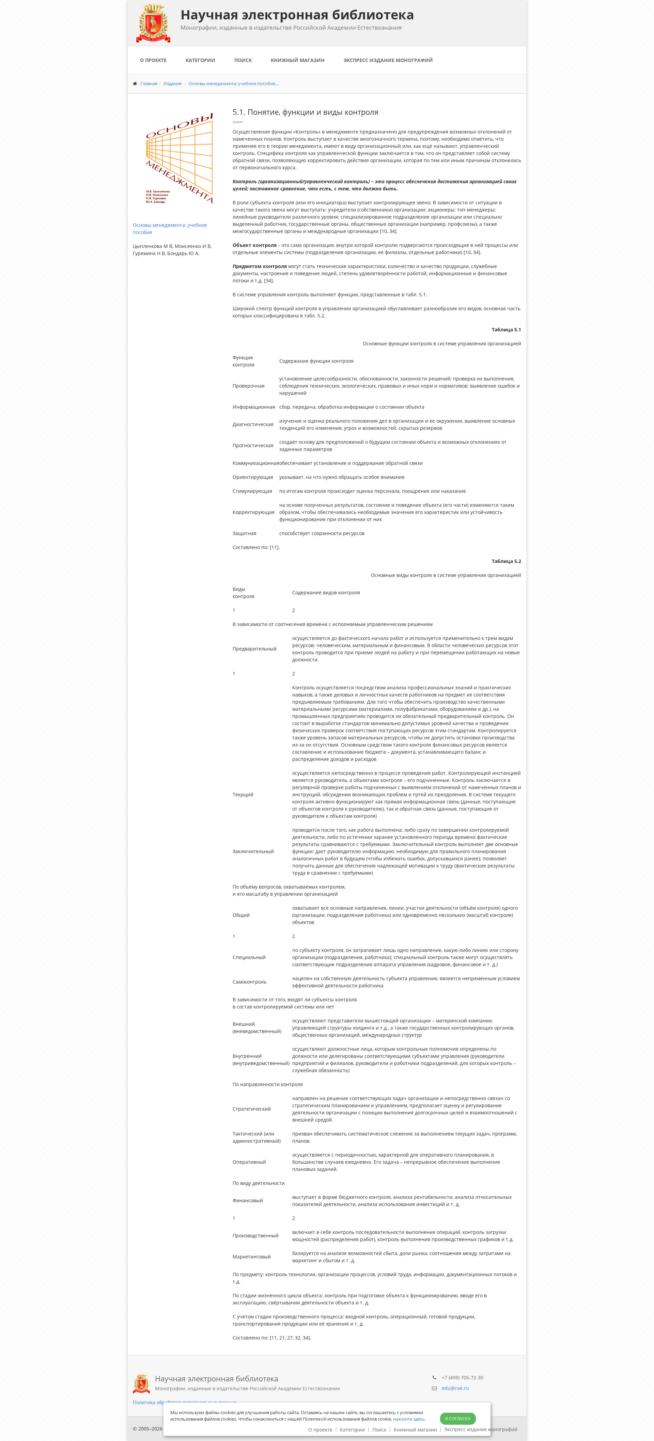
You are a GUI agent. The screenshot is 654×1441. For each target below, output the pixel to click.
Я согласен (457, 1419)
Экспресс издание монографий (388, 60)
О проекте (153, 60)
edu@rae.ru (455, 1388)
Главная (148, 83)
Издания (173, 83)
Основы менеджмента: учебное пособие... (233, 83)
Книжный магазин (298, 60)
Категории (200, 60)
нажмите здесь (409, 1419)
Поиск (243, 60)
